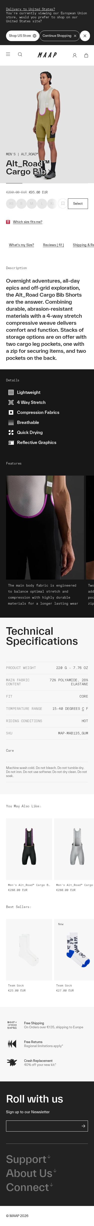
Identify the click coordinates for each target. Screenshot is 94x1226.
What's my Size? (21, 245)
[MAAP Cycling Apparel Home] (47, 56)
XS (11, 203)
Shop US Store (20, 36)
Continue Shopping (57, 36)
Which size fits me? (27, 222)
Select (78, 203)
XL (52, 203)
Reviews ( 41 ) (53, 245)
